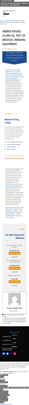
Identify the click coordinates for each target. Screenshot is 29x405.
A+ (3, 380)
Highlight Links (4, 393)
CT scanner (14, 184)
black (2, 387)
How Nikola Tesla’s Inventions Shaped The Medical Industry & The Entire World (14, 319)
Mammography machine (12, 186)
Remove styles (4, 398)
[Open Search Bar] (4, 12)
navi (2, 389)
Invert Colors (4, 397)
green (10, 387)
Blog (5, 315)
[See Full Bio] (18, 311)
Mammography (9, 212)
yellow (26, 387)
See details (14, 257)
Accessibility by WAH (6, 404)
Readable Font (4, 382)
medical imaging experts (13, 213)
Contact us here (10, 207)
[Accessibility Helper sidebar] (4, 375)
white (6, 387)
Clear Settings (4, 400)
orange (21, 387)
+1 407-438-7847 (6, 340)
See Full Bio (13, 311)
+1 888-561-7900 (6, 336)
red (17, 387)
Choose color (4, 385)
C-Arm (20, 184)
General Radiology (12, 315)
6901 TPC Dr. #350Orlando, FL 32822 (7, 349)
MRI (10, 184)
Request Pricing (14, 253)
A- (1, 380)
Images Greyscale (5, 395)
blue (14, 387)
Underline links (4, 391)
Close (2, 377)
